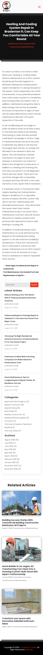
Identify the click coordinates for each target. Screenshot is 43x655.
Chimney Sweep (11, 431)
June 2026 (9, 446)
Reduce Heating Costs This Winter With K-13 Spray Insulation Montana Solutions (20, 298)
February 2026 (10, 459)
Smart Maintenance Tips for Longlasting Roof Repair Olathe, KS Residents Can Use (20, 380)
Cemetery (9, 421)
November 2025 (11, 469)
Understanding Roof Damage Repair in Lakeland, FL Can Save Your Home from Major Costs (21, 318)
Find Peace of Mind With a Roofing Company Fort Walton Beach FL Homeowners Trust (20, 359)
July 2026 (8, 443)
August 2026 (10, 440)
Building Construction (13, 414)
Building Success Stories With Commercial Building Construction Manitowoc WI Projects (20, 523)
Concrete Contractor (22, 577)
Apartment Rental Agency (15, 401)
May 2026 (9, 449)
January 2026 (10, 462)
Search (34, 285)
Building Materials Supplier (15, 418)
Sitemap (29, 649)
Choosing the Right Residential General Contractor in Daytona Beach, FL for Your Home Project (21, 339)
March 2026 (9, 456)
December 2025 (11, 465)
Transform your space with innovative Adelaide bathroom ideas (18, 621)
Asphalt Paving (11, 408)
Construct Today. (29, 647)
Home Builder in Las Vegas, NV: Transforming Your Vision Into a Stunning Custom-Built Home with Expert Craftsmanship (20, 570)
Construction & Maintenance (21, 47)
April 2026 (9, 453)
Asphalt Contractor (13, 405)
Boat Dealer (9, 411)
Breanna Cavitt (16, 44)
